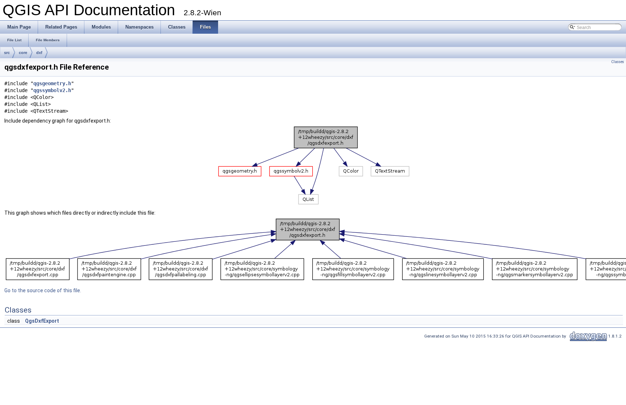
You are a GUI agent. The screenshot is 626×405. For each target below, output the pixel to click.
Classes (617, 61)
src (7, 52)
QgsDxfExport (42, 321)
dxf (39, 52)
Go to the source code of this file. (42, 290)
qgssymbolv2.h (52, 90)
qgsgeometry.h (52, 83)
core (23, 52)
